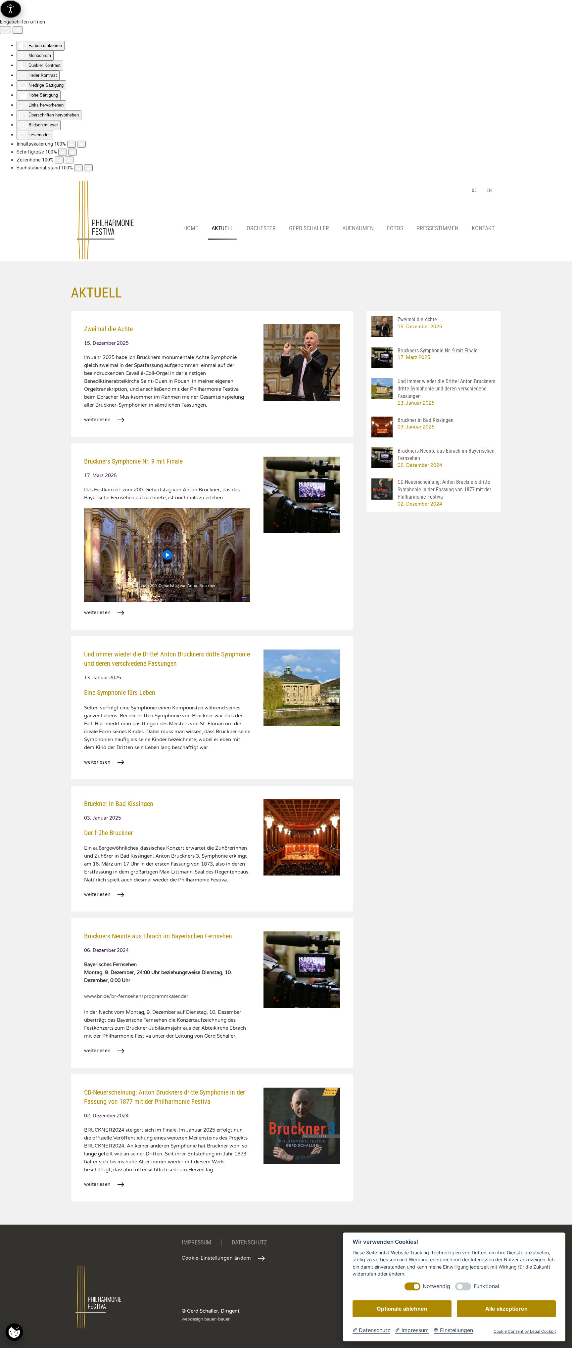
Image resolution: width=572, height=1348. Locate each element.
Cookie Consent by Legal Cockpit (525, 1331)
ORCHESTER (261, 228)
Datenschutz (249, 1242)
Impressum (197, 1242)
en (489, 190)
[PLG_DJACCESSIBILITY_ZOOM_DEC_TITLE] (71, 144)
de (474, 190)
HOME (190, 228)
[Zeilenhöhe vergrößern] (69, 160)
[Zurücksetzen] (5, 30)
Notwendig (436, 1286)
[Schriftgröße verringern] (62, 152)
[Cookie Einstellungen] (14, 1331)
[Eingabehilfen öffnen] (10, 9)
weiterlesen (97, 420)
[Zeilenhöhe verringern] (59, 160)
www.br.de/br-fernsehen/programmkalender (136, 996)
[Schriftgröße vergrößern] (72, 152)
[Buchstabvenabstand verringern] (78, 167)
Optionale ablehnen (402, 1308)
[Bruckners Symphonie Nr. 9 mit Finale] (167, 555)
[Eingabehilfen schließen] (18, 30)
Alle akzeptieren (506, 1308)
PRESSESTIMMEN (437, 228)
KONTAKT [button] (483, 228)
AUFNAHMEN (358, 228)
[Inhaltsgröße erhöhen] (81, 144)
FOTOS (395, 228)
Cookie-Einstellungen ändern (216, 1258)
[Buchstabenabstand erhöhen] (88, 167)
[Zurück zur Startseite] (107, 228)
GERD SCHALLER (309, 228)
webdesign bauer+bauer (206, 1319)
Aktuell (222, 228)
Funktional (486, 1286)
